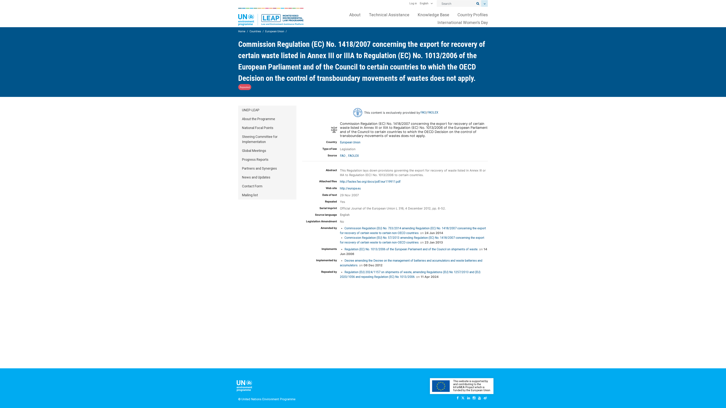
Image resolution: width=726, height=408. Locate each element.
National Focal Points (257, 128)
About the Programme (258, 119)
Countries (255, 31)
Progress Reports (255, 160)
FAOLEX (432, 112)
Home (241, 31)
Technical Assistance (389, 14)
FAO (423, 112)
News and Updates (256, 177)
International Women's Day (462, 22)
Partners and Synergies (259, 168)
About (355, 14)
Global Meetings (254, 151)
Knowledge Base (433, 14)
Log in (413, 3)
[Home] (271, 17)
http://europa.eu (350, 188)
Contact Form (252, 186)
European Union (274, 31)
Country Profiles (473, 14)
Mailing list (250, 195)
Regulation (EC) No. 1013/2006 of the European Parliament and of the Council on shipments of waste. (411, 249)
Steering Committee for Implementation (260, 139)
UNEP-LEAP (250, 110)
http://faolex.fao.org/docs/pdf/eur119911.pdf (370, 181)
